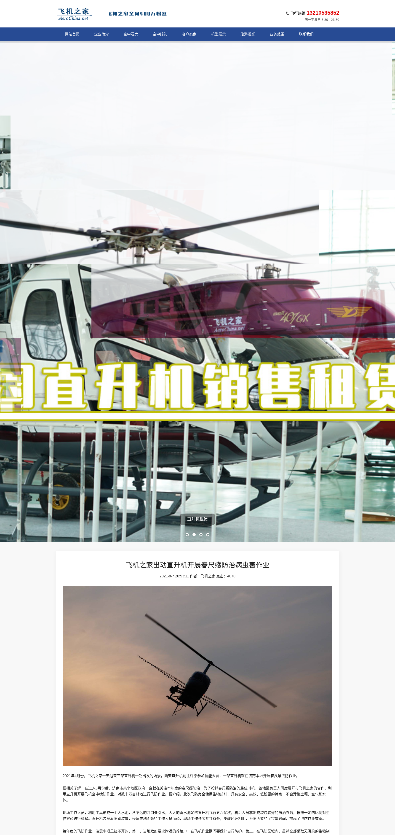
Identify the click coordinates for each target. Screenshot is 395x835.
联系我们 (306, 34)
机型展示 (218, 34)
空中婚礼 (160, 34)
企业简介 (101, 34)
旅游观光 (247, 34)
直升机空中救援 (197, 519)
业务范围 (277, 34)
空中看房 (130, 34)
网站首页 (72, 34)
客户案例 (189, 34)
